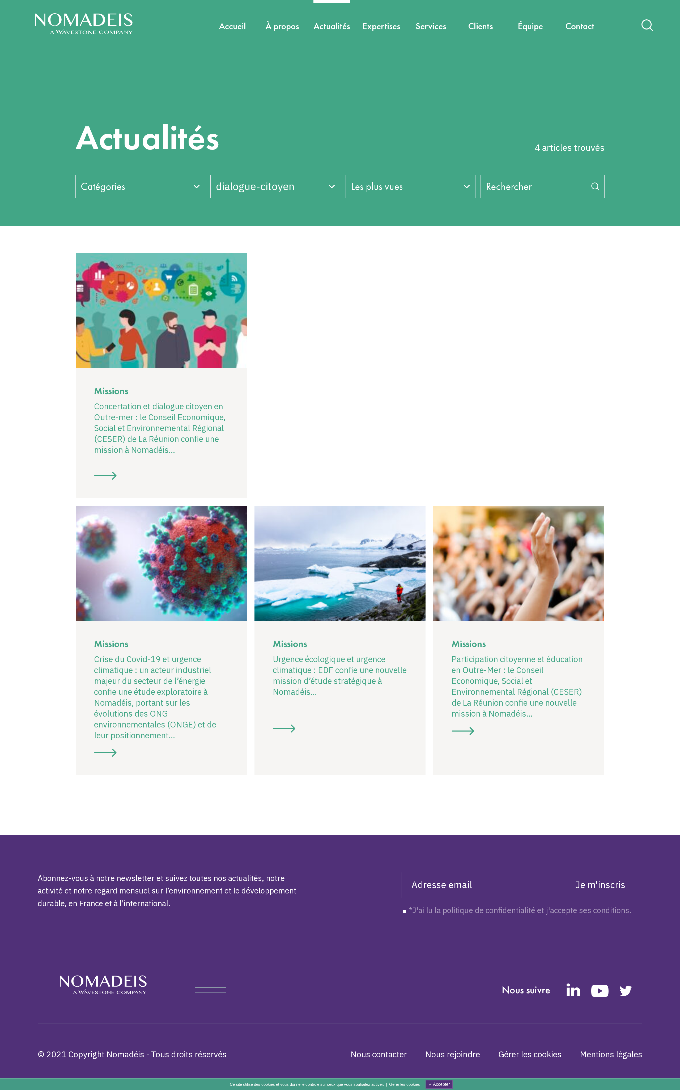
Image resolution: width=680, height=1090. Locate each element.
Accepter (441, 1084)
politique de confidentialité (490, 910)
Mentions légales (611, 1054)
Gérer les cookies (530, 1054)
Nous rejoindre (452, 1054)
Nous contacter (379, 1054)
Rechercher (509, 186)
